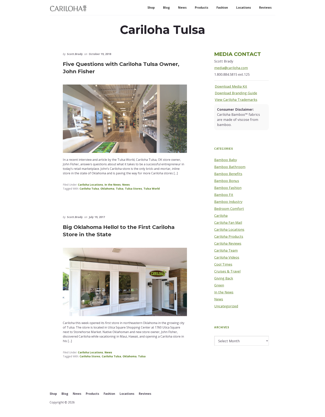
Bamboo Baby (225, 160)
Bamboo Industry (228, 201)
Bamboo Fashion (227, 187)
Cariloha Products (228, 236)
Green (219, 285)
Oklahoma (107, 188)
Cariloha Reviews (227, 243)
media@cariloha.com (231, 68)
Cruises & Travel (227, 271)
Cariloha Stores (90, 356)
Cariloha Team (226, 250)
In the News (113, 184)
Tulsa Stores (133, 188)
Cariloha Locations (90, 184)
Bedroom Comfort (229, 208)
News (126, 184)
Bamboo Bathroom (229, 167)
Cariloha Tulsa (89, 188)
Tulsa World (152, 188)
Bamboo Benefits (228, 174)
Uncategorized (226, 306)
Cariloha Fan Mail (228, 222)
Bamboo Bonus (226, 180)
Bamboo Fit (223, 194)
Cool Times (223, 264)
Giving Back (223, 278)
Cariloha (221, 215)
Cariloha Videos (226, 257)
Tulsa (119, 188)
